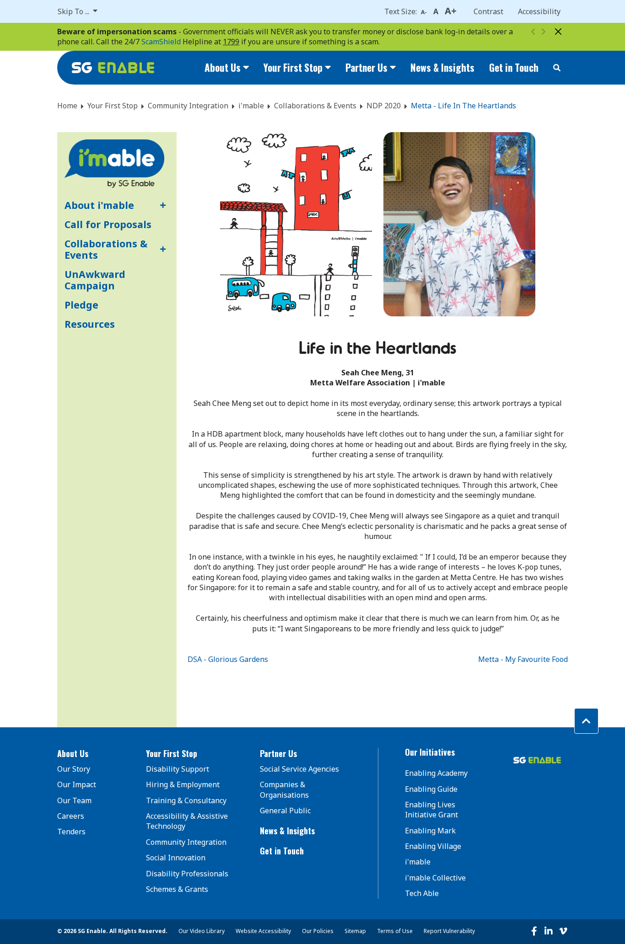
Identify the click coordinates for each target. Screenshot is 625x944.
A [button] (435, 11)
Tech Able (422, 893)
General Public (285, 810)
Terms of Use (395, 931)
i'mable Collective (435, 878)
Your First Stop (112, 106)
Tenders (71, 832)
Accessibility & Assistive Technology (187, 821)
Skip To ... (74, 11)
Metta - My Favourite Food (523, 659)
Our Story (73, 769)
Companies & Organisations (284, 789)
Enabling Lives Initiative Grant (431, 810)
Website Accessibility (263, 931)
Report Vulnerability (449, 931)
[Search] (557, 68)
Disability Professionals (187, 874)
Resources (90, 324)
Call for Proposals (108, 224)
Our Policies (318, 931)
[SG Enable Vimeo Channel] (563, 931)
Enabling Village (433, 846)
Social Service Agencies (299, 769)
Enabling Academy (436, 773)
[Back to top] (586, 721)
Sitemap (355, 931)
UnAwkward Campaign (95, 280)
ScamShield (161, 42)
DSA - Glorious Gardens (228, 659)
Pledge (81, 304)
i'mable (251, 106)
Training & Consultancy (186, 800)
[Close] (558, 31)
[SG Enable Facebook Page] (534, 931)
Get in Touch (514, 67)
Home (67, 106)
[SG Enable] (113, 67)
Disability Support (177, 769)
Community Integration (188, 106)
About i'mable (99, 205)
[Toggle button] (161, 205)
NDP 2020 (383, 106)
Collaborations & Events (315, 106)
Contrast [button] (488, 11)
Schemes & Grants (177, 889)
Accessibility (539, 11)
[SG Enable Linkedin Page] (548, 931)
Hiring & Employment (183, 784)
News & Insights (442, 67)
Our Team (74, 800)
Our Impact (76, 784)
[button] (89, 753)
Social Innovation (175, 858)
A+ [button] (451, 11)
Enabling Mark (430, 831)
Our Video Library (201, 931)
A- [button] (424, 12)
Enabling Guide (431, 789)
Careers (70, 816)
